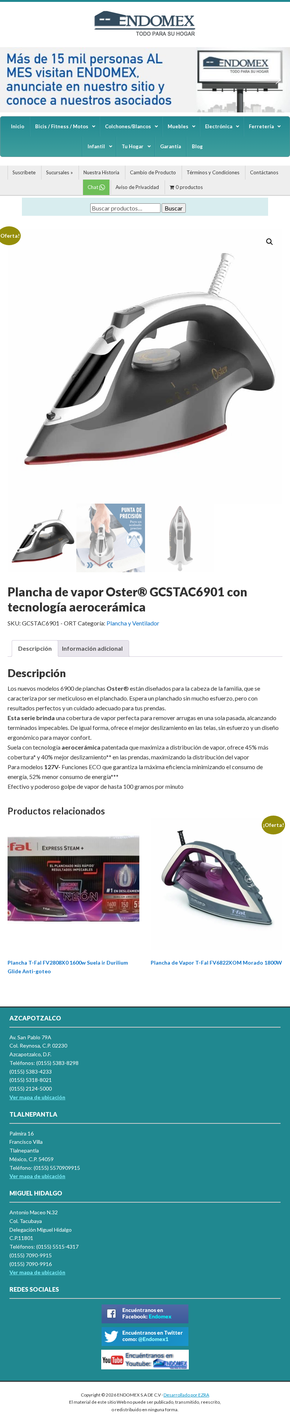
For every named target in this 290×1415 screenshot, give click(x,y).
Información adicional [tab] (92, 648)
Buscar (174, 208)
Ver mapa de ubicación (37, 1176)
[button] (12, 80)
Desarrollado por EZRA (186, 1395)
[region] (145, 79)
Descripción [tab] (35, 648)
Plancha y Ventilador (132, 623)
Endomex (145, 30)
